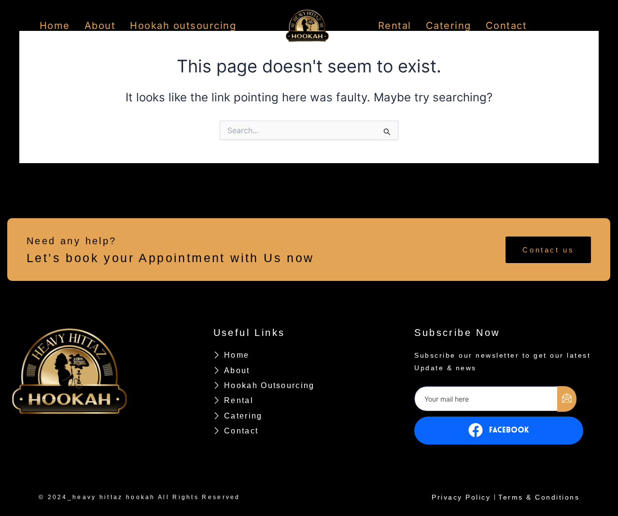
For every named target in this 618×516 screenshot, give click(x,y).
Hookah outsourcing (183, 25)
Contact (506, 25)
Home (55, 25)
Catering (448, 25)
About (100, 25)
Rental (394, 25)
